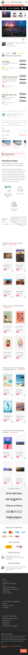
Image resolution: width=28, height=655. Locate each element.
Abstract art (6, 624)
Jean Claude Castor (11, 45)
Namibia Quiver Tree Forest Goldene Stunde (20, 265)
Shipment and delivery (9, 583)
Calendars (5, 607)
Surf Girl (6, 390)
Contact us (5, 581)
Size (3, 128)
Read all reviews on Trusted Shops (13, 55)
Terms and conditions (9, 587)
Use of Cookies (7, 593)
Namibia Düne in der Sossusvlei (8, 291)
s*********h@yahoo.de (9, 102)
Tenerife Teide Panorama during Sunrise (20, 452)
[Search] (5, 8)
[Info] (3, 141)
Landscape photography (10, 626)
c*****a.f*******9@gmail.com (11, 67)
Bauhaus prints (7, 620)
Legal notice (6, 591)
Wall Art (4, 604)
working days (8, 154)
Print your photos (7, 605)
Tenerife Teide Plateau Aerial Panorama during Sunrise (20, 479)
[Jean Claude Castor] (4, 44)
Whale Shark (7, 416)
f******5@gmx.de (8, 85)
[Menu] (2, 8)
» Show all (12, 245)
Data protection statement (10, 589)
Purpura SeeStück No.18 (20, 416)
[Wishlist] (22, 8)
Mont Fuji (6, 452)
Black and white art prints (10, 618)
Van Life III (19, 390)
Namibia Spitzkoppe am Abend (20, 291)
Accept (23, 650)
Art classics (5, 622)
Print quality (5, 135)
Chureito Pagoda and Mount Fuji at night (8, 479)
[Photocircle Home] (13, 8)
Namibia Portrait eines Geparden (8, 265)
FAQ (3, 585)
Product (4, 138)
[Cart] (25, 8)
